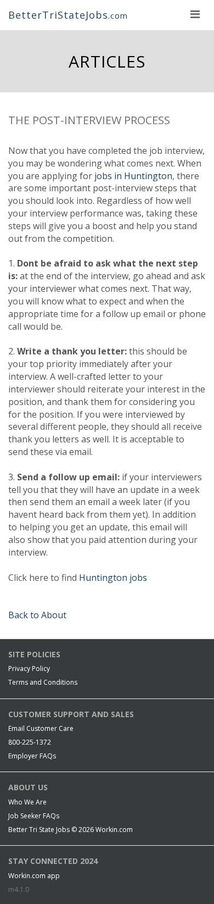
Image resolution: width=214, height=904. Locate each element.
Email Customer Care (41, 728)
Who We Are (27, 802)
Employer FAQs (32, 756)
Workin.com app (34, 875)
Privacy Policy (29, 668)
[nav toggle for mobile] (195, 14)
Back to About (37, 615)
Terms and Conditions (42, 682)
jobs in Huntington (133, 176)
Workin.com (114, 829)
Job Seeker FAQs (33, 815)
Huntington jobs (113, 578)
